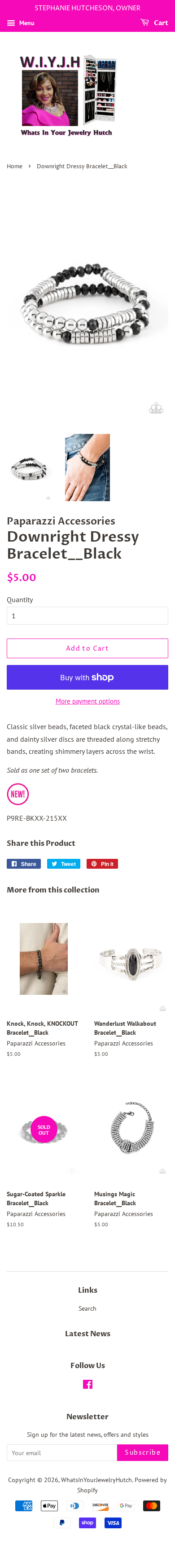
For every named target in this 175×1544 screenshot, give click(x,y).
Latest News (87, 1334)
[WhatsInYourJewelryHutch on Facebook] (88, 1386)
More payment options (88, 701)
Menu (26, 23)
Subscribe (143, 1452)
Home (14, 167)
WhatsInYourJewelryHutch (96, 1480)
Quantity (20, 599)
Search (87, 1308)
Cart (160, 23)
